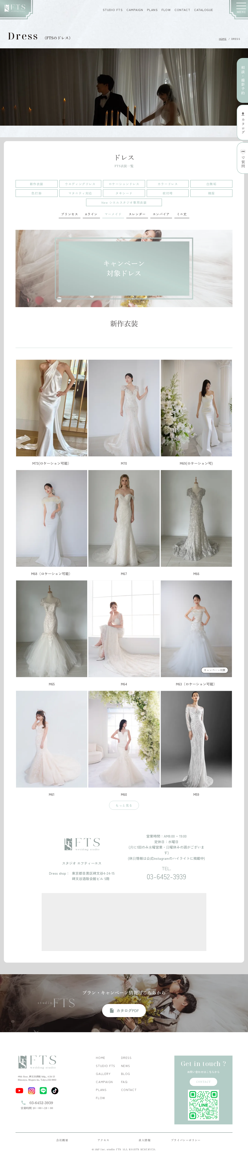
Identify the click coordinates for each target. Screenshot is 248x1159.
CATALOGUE (203, 10)
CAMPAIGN (135, 10)
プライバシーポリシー (186, 1140)
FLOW (166, 10)
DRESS (126, 1058)
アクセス (103, 1140)
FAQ (124, 1082)
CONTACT (182, 10)
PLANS (152, 10)
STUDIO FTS (113, 10)
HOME (222, 39)
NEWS (125, 1066)
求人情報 (145, 1140)
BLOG (125, 1074)
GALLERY (103, 1074)
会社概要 (62, 1140)
